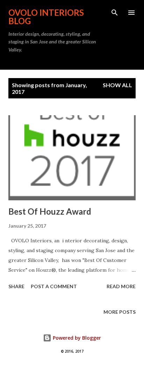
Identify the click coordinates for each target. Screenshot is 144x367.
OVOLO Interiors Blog (46, 16)
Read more (121, 286)
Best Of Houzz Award (49, 211)
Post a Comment (54, 286)
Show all (117, 85)
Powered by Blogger (76, 337)
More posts (119, 312)
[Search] (114, 12)
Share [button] (16, 286)
